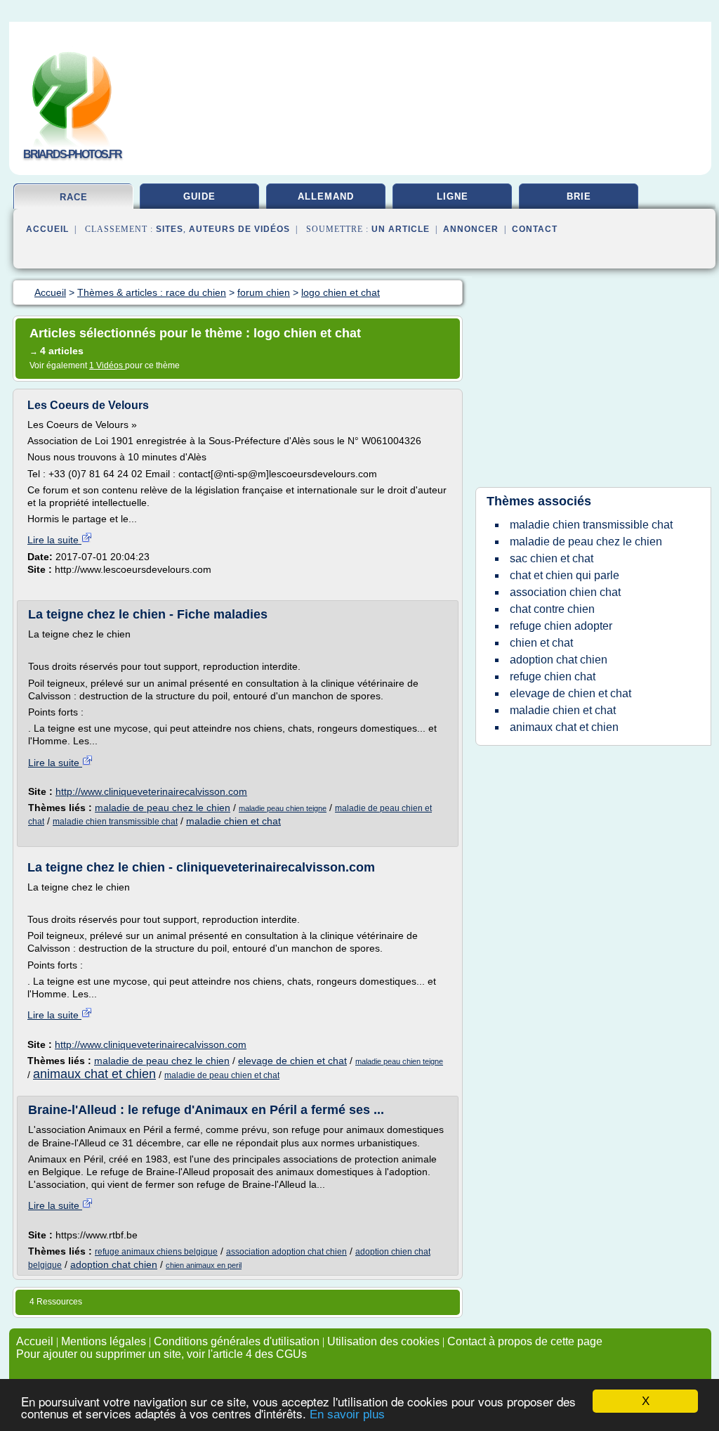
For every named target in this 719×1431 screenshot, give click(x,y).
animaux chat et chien (94, 1074)
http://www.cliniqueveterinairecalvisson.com (151, 791)
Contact (535, 229)
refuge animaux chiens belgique (156, 1252)
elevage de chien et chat (292, 1060)
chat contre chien (552, 609)
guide (199, 196)
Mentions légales (103, 1341)
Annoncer (471, 229)
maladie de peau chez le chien (162, 807)
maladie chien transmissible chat (115, 822)
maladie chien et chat (233, 821)
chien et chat (541, 643)
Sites (169, 229)
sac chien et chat (551, 558)
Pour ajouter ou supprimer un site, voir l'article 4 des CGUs (161, 1354)
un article (400, 229)
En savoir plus (347, 1414)
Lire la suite (54, 539)
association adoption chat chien (286, 1252)
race (74, 197)
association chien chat (565, 592)
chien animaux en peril (204, 1265)
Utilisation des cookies (383, 1341)
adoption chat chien (113, 1264)
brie (579, 196)
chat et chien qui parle (564, 575)
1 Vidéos (107, 365)
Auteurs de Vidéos (239, 229)
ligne (452, 196)
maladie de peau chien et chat (221, 1075)
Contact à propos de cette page (524, 1341)
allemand (326, 196)
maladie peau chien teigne (282, 808)
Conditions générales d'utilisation (236, 1341)
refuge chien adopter (561, 626)
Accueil (47, 229)
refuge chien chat (552, 676)
